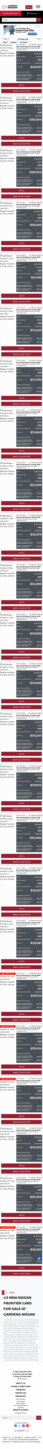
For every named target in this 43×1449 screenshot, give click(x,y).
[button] (39, 1258)
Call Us (21, 85)
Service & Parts (20, 1410)
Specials (20, 1408)
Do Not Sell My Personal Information (23, 1440)
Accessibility (18, 1437)
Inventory (21, 1396)
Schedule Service (21, 1413)
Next (12, 1292)
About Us (20, 1383)
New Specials (20, 1403)
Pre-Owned (21, 1401)
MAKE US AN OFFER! (21, 91)
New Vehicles (20, 1399)
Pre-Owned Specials (21, 1405)
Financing (21, 1390)
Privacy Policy (31, 1437)
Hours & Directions (20, 1386)
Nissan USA (20, 1393)
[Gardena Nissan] (10, 6)
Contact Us (6, 1437)
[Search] (38, 20)
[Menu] (38, 7)
